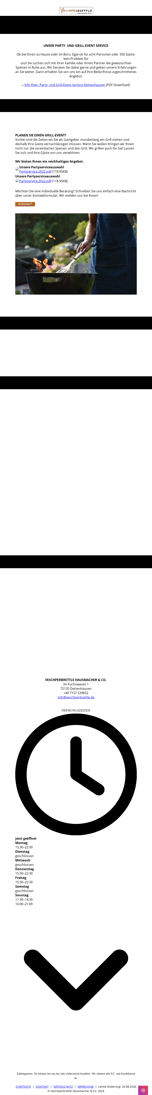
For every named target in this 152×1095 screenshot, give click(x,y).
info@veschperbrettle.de (76, 697)
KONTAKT (42, 1086)
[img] (76, 10)
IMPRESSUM (86, 1086)
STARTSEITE (23, 1086)
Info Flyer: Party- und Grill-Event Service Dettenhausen (64, 85)
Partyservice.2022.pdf (35, 171)
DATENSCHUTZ (63, 1086)
